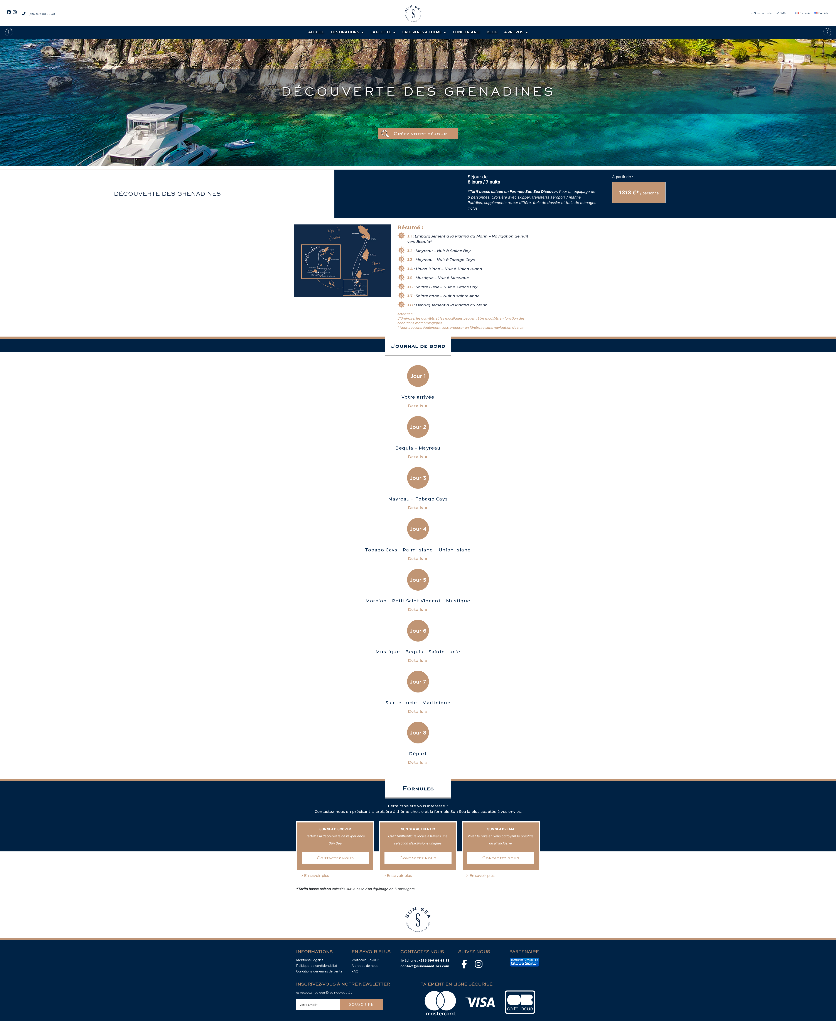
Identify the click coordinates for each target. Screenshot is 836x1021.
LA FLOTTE (381, 32)
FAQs (782, 13)
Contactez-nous (335, 857)
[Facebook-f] (464, 964)
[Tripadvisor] (493, 964)
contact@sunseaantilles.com (424, 966)
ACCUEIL (316, 32)
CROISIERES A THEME (422, 32)
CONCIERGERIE (466, 32)
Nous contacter (763, 13)
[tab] (418, 401)
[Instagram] (479, 964)
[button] (418, 133)
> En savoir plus (315, 875)
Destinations (345, 32)
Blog (492, 32)
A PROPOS (513, 32)
